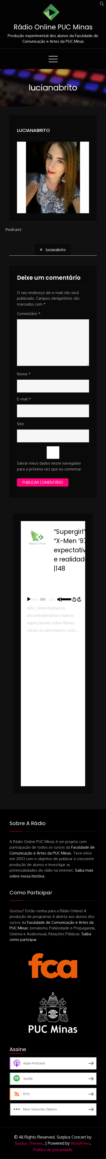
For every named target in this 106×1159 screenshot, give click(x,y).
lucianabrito (33, 130)
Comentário (28, 313)
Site (20, 423)
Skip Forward (79, 599)
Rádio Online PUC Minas (53, 27)
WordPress (80, 1143)
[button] (102, 5)
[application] (53, 599)
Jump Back (74, 599)
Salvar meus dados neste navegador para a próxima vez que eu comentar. (49, 466)
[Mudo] (59, 599)
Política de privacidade (53, 1149)
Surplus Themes (29, 1143)
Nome (24, 374)
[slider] (43, 599)
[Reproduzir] (28, 599)
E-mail (24, 399)
